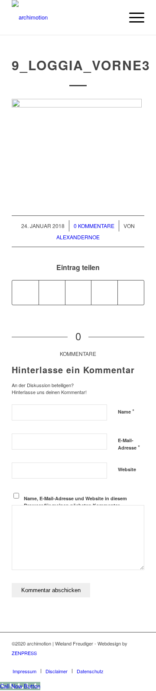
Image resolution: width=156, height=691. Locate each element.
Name (126, 411)
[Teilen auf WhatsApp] (78, 292)
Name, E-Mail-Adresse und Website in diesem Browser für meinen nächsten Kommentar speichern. (75, 505)
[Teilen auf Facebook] (25, 292)
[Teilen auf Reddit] (131, 292)
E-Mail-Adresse (129, 444)
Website (127, 469)
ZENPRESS (24, 652)
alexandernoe (78, 237)
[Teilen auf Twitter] (52, 292)
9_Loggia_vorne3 (81, 64)
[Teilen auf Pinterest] (104, 292)
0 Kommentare (94, 225)
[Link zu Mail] (137, 661)
